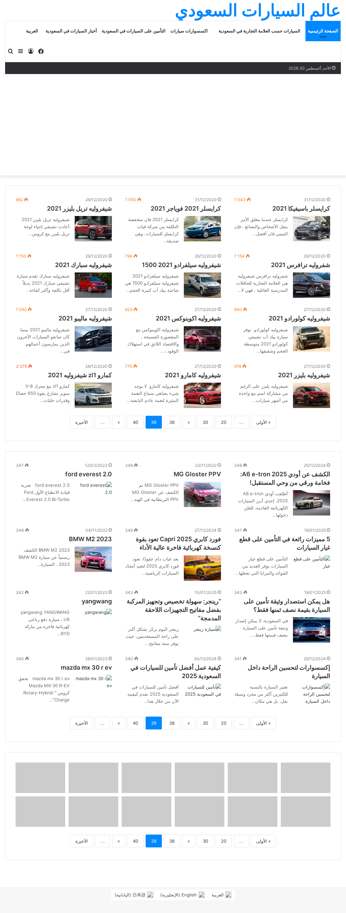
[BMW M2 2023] (93, 559)
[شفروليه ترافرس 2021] (311, 285)
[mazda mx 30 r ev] (93, 687)
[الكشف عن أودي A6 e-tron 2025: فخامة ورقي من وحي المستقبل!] (311, 502)
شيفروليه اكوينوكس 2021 (188, 318)
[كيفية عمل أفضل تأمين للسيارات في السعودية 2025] (202, 696)
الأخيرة (81, 422)
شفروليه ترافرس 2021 (300, 264)
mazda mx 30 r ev (86, 667)
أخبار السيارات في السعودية (71, 30)
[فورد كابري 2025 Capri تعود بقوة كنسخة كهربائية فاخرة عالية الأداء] (202, 568)
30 (205, 422)
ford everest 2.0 (88, 474)
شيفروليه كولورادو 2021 (299, 318)
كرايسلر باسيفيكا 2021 (301, 208)
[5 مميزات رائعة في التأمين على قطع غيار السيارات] (311, 568)
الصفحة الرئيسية (323, 30)
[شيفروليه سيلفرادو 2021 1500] (202, 285)
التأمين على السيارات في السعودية (134, 30)
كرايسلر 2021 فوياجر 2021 (186, 208)
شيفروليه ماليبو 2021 (85, 318)
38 (172, 422)
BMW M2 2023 (90, 539)
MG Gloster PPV (197, 474)
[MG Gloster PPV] (202, 494)
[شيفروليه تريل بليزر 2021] (93, 228)
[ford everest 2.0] (93, 494)
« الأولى (263, 422)
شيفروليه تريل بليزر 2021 (79, 208)
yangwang (97, 601)
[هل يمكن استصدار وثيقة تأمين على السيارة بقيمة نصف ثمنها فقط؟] (311, 630)
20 (223, 422)
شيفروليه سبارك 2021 (83, 264)
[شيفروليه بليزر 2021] (311, 395)
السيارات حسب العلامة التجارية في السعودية (259, 30)
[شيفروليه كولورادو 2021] (311, 339)
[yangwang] (98, 618)
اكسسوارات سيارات (189, 30)
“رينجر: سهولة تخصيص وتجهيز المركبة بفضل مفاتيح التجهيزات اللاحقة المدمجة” (174, 610)
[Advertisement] (173, 124)
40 (135, 422)
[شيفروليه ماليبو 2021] (93, 339)
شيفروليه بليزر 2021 (304, 375)
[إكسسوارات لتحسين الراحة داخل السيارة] (311, 696)
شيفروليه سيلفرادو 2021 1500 (181, 264)
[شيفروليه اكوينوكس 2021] (202, 339)
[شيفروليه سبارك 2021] (93, 285)
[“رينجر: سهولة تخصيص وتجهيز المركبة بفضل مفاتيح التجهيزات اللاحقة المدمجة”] (207, 635)
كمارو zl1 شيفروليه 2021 (80, 375)
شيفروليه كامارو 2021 (193, 375)
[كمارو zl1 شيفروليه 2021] (93, 395)
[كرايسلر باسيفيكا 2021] (311, 228)
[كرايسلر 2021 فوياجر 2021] (202, 228)
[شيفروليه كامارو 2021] (202, 395)
